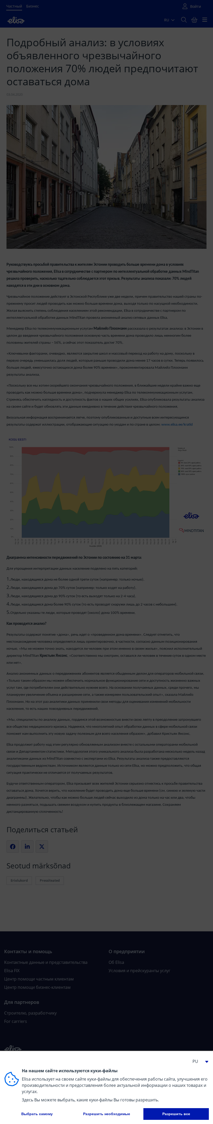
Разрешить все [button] (176, 1114)
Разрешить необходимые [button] (106, 1114)
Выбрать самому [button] (37, 1114)
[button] (198, 1061)
